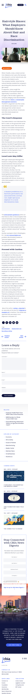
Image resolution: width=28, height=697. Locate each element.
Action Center (19, 681)
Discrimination (6, 329)
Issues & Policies (11, 442)
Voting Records (19, 685)
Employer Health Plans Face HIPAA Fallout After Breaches (14, 413)
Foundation (5, 685)
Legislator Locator (20, 683)
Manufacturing (10, 445)
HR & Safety (9, 440)
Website (4, 387)
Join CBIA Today (14, 645)
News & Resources (6, 691)
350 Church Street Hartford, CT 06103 (12, 672)
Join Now (20, 5)
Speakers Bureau (6, 693)
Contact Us (5, 681)
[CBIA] (8, 6)
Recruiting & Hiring (7, 331)
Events (3, 683)
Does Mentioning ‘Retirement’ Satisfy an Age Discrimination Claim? (15, 423)
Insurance (4, 687)
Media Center (10, 448)
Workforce (9, 456)
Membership (5, 689)
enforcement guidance (11, 215)
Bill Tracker (18, 687)
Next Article (21, 336)
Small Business (10, 454)
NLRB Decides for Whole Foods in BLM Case (13, 418)
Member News (10, 451)
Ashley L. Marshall (18, 308)
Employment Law (16, 329)
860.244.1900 (5, 674)
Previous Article (7, 336)
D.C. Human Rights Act (14, 235)
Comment (4, 356)
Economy (9, 437)
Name (3, 372)
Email (3, 380)
